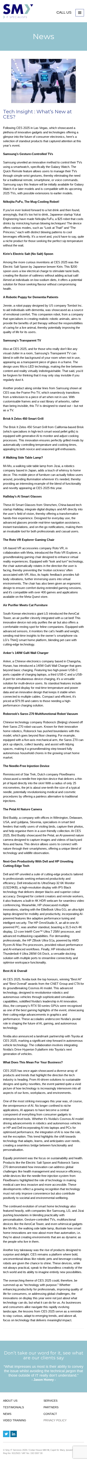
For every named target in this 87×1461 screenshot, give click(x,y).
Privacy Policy (55, 1420)
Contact (50, 1413)
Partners (51, 1407)
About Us (10, 1400)
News (7, 1413)
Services (50, 1400)
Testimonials (13, 1407)
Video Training (14, 1420)
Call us (64, 12)
